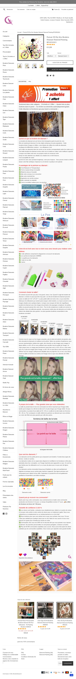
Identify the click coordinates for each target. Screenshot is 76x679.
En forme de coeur (8, 387)
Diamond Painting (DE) (46, 654)
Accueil (5, 31)
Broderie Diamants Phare (8, 352)
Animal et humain (8, 364)
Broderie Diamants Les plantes (8, 91)
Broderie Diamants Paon (8, 172)
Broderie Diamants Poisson (8, 233)
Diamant (59, 53)
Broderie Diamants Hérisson (8, 219)
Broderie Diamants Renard (8, 152)
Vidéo (4, 502)
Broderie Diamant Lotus (8, 84)
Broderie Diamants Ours (8, 179)
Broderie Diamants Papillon (8, 273)
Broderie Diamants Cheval (8, 199)
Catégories (6, 36)
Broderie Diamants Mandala (8, 397)
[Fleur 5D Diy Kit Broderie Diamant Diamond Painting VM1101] (64, 610)
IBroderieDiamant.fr (17, 673)
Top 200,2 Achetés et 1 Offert (8, 46)
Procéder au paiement (67, 9)
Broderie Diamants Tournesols (8, 78)
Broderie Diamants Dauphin (8, 186)
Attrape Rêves (7, 391)
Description (22, 81)
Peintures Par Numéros (7, 508)
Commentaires (7, 40)
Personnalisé (7, 52)
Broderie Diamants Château (8, 449)
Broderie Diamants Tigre (8, 118)
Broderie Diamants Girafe (8, 138)
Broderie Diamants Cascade (8, 341)
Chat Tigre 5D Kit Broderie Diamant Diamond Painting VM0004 (45, 622)
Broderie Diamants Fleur (8, 64)
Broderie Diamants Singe (8, 213)
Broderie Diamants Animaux (8, 253)
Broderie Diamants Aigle (8, 287)
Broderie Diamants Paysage (8, 300)
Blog (4, 491)
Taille (48, 53)
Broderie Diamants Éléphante (8, 125)
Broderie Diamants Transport (8, 334)
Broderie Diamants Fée (8, 442)
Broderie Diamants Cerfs (8, 132)
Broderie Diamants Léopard (8, 159)
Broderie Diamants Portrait (8, 359)
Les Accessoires (8, 486)
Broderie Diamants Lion (8, 111)
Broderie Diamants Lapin (8, 192)
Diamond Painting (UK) (46, 652)
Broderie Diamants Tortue (8, 240)
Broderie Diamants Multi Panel (8, 469)
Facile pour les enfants (7, 476)
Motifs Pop (6, 382)
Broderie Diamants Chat (8, 98)
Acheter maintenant (60, 69)
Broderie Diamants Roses (8, 71)
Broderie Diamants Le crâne (8, 404)
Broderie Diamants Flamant (8, 206)
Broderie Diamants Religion (8, 462)
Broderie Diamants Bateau (8, 327)
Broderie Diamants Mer (8, 314)
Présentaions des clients (8, 496)
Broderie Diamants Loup (8, 145)
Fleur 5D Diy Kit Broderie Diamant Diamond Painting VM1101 (65, 622)
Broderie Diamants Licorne (8, 422)
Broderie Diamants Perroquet (8, 294)
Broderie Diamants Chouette (8, 280)
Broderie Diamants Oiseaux (8, 260)
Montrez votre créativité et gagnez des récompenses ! (10, 661)
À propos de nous (8, 652)
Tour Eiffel (6, 346)
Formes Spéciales (8, 481)
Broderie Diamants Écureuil (8, 226)
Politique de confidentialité (10, 654)
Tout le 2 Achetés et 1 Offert (9, 57)
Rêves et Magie (7, 416)
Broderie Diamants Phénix (8, 435)
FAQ (30, 81)
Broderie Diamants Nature (8, 307)
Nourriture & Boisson (6, 411)
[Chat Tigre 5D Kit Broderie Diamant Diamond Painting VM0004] (45, 610)
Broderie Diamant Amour (8, 370)
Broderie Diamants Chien (8, 105)
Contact (23, 654)
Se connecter (21, 9)
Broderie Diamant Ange (8, 377)
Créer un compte (31, 9)
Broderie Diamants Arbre (8, 321)
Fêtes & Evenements (6, 456)
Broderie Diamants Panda (8, 165)
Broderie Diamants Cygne (8, 267)
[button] (51, 44)
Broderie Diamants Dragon (8, 429)
